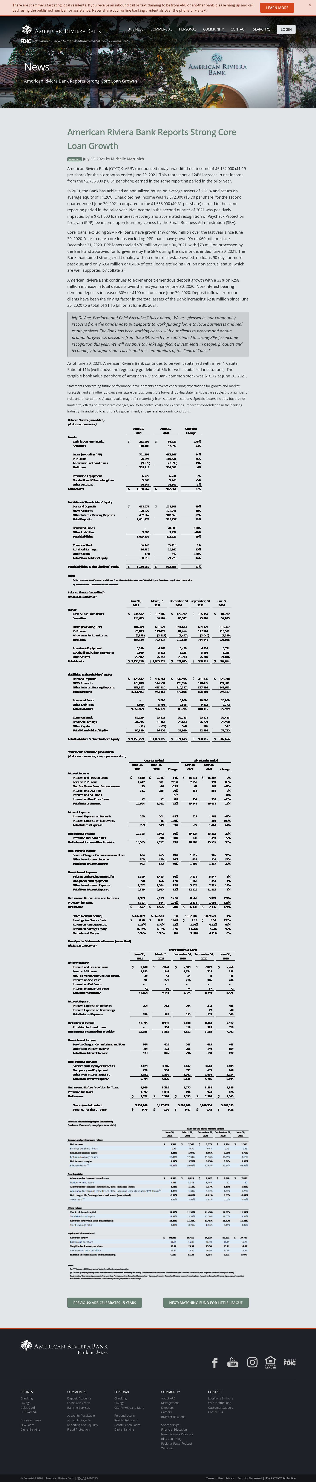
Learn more (277, 7)
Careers (166, 1412)
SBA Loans (27, 1425)
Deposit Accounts (79, 1398)
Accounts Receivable (81, 1415)
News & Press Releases (177, 1434)
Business (136, 29)
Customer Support (220, 1407)
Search (260, 29)
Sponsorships (170, 1425)
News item (74, 159)
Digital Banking (30, 1429)
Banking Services (78, 1407)
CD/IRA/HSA (28, 1412)
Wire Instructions (219, 1403)
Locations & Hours (220, 1398)
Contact (238, 29)
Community (213, 29)
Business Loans (30, 1420)
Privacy (230, 1478)
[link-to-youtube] (232, 1362)
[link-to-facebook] (213, 1362)
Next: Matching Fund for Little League (206, 1302)
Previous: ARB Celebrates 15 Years (104, 1302)
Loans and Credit (78, 1403)
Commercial (161, 29)
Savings (25, 1403)
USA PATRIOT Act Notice (280, 1478)
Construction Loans (127, 1425)
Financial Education (174, 1429)
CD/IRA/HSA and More (129, 1407)
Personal (187, 29)
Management (170, 1403)
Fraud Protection (78, 1429)
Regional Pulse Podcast (176, 1443)
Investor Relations (173, 1417)
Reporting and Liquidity (82, 1425)
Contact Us (215, 1412)
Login (286, 29)
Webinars (167, 1448)
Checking (26, 1398)
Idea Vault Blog (171, 1439)
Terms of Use (214, 1478)
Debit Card (27, 1407)
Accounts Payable (79, 1420)
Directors (167, 1407)
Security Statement (250, 1478)
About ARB (168, 1398)
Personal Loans (124, 1415)
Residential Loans (126, 1420)
